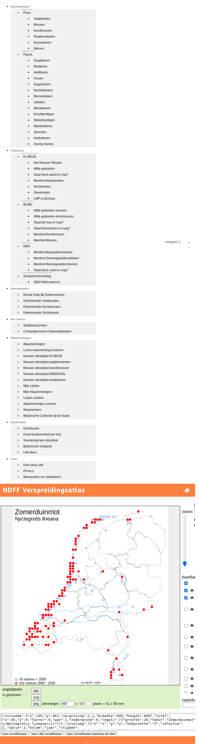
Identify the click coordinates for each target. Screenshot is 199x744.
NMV (26, 246)
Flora (27, 13)
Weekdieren (42, 108)
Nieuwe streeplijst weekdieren (44, 380)
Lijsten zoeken (33, 398)
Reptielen (40, 66)
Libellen (39, 102)
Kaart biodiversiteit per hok (42, 434)
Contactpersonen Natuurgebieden (47, 331)
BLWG (27, 204)
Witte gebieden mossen (50, 210)
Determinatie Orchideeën (41, 313)
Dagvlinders (42, 84)
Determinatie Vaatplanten (41, 301)
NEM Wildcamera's (47, 282)
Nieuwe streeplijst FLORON (42, 356)
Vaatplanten (42, 19)
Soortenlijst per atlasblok (40, 440)
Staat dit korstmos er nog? (52, 228)
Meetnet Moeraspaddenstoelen (56, 264)
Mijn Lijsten (31, 386)
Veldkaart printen (35, 325)
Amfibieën (41, 72)
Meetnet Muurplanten (49, 180)
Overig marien (44, 144)
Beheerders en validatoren (42, 477)
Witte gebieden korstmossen (54, 216)
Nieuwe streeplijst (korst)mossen (46, 368)
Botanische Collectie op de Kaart (46, 416)
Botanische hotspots (37, 446)
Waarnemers (32, 410)
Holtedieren (42, 138)
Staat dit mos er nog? (48, 222)
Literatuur (30, 452)
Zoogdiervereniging (37, 276)
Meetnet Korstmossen (49, 234)
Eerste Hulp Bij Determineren (44, 295)
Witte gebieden (44, 168)
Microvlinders (43, 96)
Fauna (27, 54)
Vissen (38, 78)
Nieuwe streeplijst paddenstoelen (46, 362)
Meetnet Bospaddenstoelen (53, 252)
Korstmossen (43, 30)
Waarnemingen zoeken (39, 404)
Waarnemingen (34, 344)
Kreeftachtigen (44, 114)
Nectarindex (42, 186)
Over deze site (33, 465)
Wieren (39, 48)
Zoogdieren (42, 60)
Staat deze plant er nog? (51, 174)
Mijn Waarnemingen (37, 392)
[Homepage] (187, 490)
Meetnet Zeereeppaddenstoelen (56, 258)
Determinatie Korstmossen (42, 307)
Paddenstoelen (44, 36)
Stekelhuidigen (44, 120)
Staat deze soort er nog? (51, 270)
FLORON (29, 157)
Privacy (28, 471)
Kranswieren (43, 42)
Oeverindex (42, 192)
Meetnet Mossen (45, 240)
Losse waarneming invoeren (43, 350)
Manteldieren (43, 126)
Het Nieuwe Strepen (48, 163)
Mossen (39, 24)
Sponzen (40, 132)
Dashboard (31, 428)
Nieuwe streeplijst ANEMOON (44, 374)
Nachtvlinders (43, 90)
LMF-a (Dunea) (44, 198)
